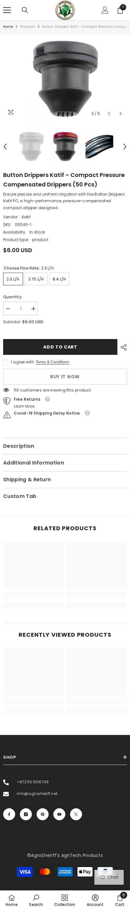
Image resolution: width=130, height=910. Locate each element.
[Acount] (105, 10)
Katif (26, 217)
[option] (65, 79)
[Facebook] (9, 814)
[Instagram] (26, 814)
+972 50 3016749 (32, 782)
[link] (33, 595)
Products (27, 26)
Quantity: (12, 297)
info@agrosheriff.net (36, 793)
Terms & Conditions (52, 362)
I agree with (22, 362)
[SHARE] (122, 347)
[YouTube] (59, 814)
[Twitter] (76, 814)
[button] (109, 113)
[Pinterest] (43, 814)
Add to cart (60, 347)
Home (8, 26)
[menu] (7, 10)
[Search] (25, 10)
